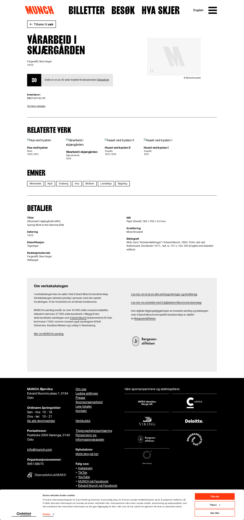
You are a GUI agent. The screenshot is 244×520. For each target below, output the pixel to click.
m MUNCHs (47, 334)
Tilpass (213, 505)
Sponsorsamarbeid (89, 402)
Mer (36, 334)
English (198, 10)
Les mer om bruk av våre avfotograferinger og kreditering (164, 294)
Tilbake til (43, 24)
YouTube (84, 477)
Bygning (122, 183)
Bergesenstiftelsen (145, 318)
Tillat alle (214, 496)
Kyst (50, 183)
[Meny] (212, 10)
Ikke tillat (214, 513)
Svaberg (63, 183)
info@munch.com (39, 449)
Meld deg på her (87, 454)
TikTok (82, 472)
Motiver (89, 183)
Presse (80, 397)
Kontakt (81, 410)
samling (59, 334)
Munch (41, 10)
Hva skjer (161, 10)
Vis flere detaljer (36, 106)
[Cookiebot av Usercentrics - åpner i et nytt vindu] (24, 514)
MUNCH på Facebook (93, 481)
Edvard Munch (78, 318)
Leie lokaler (84, 406)
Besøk (123, 10)
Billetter (86, 10)
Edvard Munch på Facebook (97, 485)
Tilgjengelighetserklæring (94, 430)
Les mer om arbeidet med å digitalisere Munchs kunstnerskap (166, 302)
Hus (77, 183)
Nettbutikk (83, 420)
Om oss (81, 389)
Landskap (106, 183)
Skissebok (103, 80)
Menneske (35, 183)
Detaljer (46, 514)
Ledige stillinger (87, 393)
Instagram (85, 468)
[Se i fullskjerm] (174, 56)
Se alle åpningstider (41, 420)
